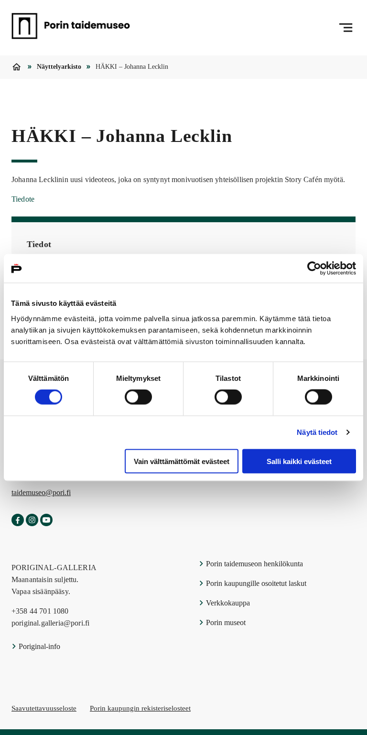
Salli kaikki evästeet (299, 461)
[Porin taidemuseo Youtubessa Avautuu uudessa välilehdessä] (46, 520)
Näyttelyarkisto (59, 66)
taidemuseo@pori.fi (41, 492)
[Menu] (346, 27)
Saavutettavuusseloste (43, 708)
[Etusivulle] (70, 28)
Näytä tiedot (317, 432)
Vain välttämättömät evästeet (181, 461)
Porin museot (225, 622)
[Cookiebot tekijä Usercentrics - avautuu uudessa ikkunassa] (314, 268)
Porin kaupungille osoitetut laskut (255, 583)
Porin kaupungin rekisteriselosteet (140, 708)
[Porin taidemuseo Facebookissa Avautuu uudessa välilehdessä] (17, 520)
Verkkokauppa (227, 603)
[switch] (138, 397)
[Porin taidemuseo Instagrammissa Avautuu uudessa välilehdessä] (32, 520)
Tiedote (22, 199)
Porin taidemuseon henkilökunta (253, 564)
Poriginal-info (38, 646)
